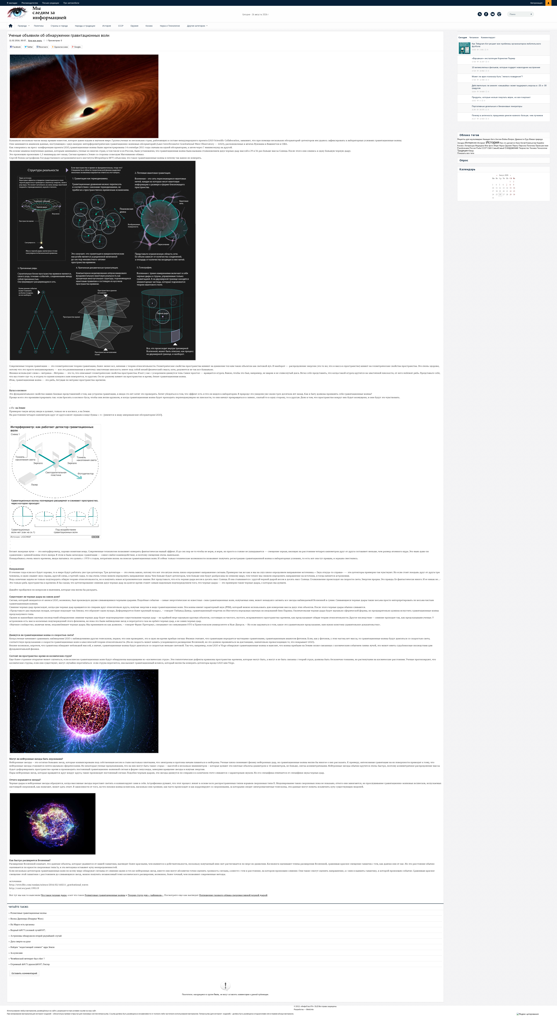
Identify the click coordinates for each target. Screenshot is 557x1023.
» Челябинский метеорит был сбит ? (27, 958)
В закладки (12, 3)
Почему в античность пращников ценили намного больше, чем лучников (507, 115)
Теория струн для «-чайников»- (145, 895)
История (106, 25)
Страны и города (59, 25)
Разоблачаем (463, 148)
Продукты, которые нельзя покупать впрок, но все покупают (501, 97)
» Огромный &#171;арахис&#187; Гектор (29, 964)
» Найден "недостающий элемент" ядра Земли (32, 947)
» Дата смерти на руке (20, 941)
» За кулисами (16, 952)
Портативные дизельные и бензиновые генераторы (497, 106)
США (489, 148)
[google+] (499, 14)
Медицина (479, 146)
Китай (523, 143)
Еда (526, 139)
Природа (22, 25)
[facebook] (486, 14)
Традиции (462, 150)
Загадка (460, 143)
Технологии (542, 148)
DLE (316, 1006)
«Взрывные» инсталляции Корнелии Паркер (493, 58)
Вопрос (511, 139)
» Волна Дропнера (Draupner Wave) (26, 918)
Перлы (515, 146)
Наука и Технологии (170, 25)
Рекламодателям (30, 3)
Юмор (471, 151)
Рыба (478, 148)
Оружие (134, 25)
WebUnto (310, 1009)
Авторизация (536, 3)
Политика (39, 25)
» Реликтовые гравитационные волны (28, 912)
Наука (501, 146)
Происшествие (542, 146)
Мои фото (489, 146)
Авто (493, 139)
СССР (120, 25)
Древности (519, 139)
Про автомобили (71, 3)
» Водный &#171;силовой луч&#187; (27, 930)
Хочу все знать (35, 40)
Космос (149, 25)
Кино (518, 143)
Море (496, 146)
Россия (473, 148)
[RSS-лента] (480, 14)
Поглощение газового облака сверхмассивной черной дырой (233, 895)
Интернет (481, 143)
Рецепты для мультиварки (469, 139)
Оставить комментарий (24, 973)
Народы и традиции (85, 25)
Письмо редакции (50, 3)
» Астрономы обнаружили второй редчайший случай (35, 935)
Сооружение (511, 148)
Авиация (486, 139)
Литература (469, 146)
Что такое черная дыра (53, 895)
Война (505, 139)
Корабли (540, 143)
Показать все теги (465, 153)
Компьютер (531, 143)
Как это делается (507, 143)
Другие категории (196, 25)
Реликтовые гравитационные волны (105, 895)
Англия (498, 139)
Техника (533, 148)
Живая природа (536, 139)
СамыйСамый (498, 148)
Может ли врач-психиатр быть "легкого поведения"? (497, 76)
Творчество (524, 148)
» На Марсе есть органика (21, 924)
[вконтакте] (493, 14)
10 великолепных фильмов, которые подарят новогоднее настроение (506, 67)
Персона (522, 146)
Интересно (471, 143)
